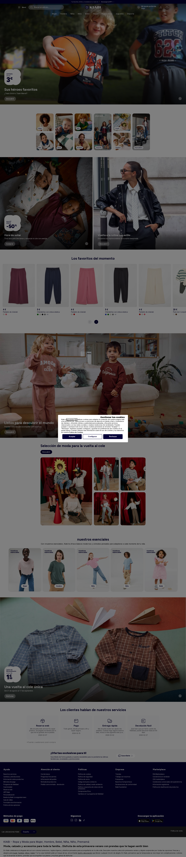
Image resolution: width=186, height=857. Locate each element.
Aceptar (72, 436)
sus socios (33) (71, 419)
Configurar (92, 436)
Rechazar (113, 436)
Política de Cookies (76, 432)
